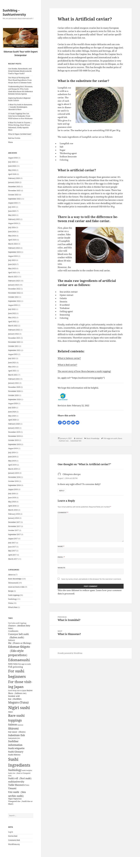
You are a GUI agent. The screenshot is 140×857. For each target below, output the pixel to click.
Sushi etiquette (16, 748)
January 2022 (13, 334)
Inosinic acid (14, 696)
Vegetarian (17, 799)
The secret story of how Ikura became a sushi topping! (84, 371)
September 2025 (14, 199)
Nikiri (10, 712)
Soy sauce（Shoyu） (17, 732)
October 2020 (13, 395)
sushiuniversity (16, 781)
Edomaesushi (13, 583)
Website (61, 568)
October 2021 (13, 346)
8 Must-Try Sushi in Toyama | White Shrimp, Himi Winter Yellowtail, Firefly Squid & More (20, 126)
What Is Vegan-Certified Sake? (19, 134)
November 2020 (14, 391)
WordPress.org (14, 844)
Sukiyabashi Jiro (14, 738)
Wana (10, 142)
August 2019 (13, 448)
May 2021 (12, 366)
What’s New (12, 607)
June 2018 (12, 497)
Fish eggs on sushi (24, 664)
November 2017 (14, 526)
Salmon (12, 724)
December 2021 (14, 338)
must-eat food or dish (16, 587)
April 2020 (12, 420)
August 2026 (13, 158)
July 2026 (12, 162)
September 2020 (14, 399)
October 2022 (13, 297)
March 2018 (13, 510)
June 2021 (12, 362)
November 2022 (14, 293)
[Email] (77, 422)
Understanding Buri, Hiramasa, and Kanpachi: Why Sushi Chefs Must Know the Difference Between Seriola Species (20, 90)
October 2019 (13, 440)
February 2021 (14, 379)
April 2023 (12, 272)
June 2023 (12, 264)
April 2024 (12, 240)
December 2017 (14, 522)
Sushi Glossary (15, 751)
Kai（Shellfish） (15, 699)
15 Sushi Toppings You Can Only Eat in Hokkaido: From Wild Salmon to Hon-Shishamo (20, 116)
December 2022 (14, 289)
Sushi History (14, 754)
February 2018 (14, 514)
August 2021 (13, 354)
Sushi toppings (14, 595)
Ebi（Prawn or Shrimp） (20, 643)
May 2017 (12, 551)
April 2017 (12, 555)
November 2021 (14, 342)
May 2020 (12, 416)
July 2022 (12, 309)
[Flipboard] (73, 422)
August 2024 (13, 223)
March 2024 (13, 244)
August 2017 (13, 538)
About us (11, 574)
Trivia (10, 603)
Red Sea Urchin (14, 138)
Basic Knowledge (14, 579)
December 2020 (14, 387)
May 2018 (12, 502)
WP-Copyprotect (25, 856)
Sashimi (20, 725)
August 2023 (13, 256)
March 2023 (13, 276)
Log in (10, 832)
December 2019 (14, 432)
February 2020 (14, 424)
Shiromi (13, 728)
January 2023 (13, 285)
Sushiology (12, 599)
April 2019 (12, 465)
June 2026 (12, 166)
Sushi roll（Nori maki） (20, 778)
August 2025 (13, 203)
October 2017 (13, 530)
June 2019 (12, 456)
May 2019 (12, 461)
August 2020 (13, 403)
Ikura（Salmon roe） (18, 693)
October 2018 (13, 481)
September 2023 (14, 252)
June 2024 (12, 231)
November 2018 (14, 477)
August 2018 (13, 489)
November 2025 (14, 190)
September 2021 (14, 350)
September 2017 (14, 534)
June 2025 (12, 211)
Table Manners (16, 784)
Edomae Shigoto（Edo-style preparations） (19, 651)
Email (61, 557)
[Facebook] (60, 422)
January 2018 (13, 518)
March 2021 (13, 375)
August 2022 (13, 305)
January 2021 (13, 383)
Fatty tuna (13, 664)
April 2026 (12, 174)
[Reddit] (69, 422)
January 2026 (13, 182)
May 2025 (12, 215)
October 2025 (13, 195)
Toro (27, 785)
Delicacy (11, 640)
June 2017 (12, 547)
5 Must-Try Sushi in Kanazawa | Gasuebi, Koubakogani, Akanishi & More (20, 107)
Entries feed (12, 836)
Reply (61, 490)
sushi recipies (27, 770)
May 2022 (12, 317)
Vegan (10, 799)
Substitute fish (16, 735)
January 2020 (13, 428)
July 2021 (12, 358)
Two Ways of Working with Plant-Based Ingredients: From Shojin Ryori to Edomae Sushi (20, 80)
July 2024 (12, 227)
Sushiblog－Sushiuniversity (14, 12)
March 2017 (13, 559)
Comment (63, 512)
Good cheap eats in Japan (17, 690)
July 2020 (12, 407)
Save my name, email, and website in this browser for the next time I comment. (91, 579)
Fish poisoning (15, 666)
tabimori (79, 438)
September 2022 (14, 301)
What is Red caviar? (67, 364)
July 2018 (12, 493)
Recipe (10, 591)
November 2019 (14, 436)
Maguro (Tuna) (18, 702)
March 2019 (13, 469)
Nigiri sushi (19, 707)
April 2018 (12, 506)
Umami (12, 788)
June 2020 (12, 412)
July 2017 (12, 543)
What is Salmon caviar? (69, 358)
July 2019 (12, 452)
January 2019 (13, 473)
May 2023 (12, 268)
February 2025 (14, 219)
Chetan (15, 856)
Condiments (13, 631)
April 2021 (12, 371)
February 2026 (14, 178)
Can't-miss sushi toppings (17, 623)
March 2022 (13, 325)
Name (61, 546)
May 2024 (12, 235)
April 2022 (12, 321)
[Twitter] (64, 422)
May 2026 (12, 170)
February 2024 (14, 248)
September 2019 (14, 444)
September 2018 (14, 485)
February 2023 (14, 281)
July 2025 (12, 207)
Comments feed (14, 840)
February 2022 (14, 330)
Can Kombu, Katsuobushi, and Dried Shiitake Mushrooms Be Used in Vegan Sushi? (20, 71)
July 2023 (12, 260)
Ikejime (29, 690)
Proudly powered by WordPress (70, 653)
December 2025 (14, 186)
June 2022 (12, 313)
